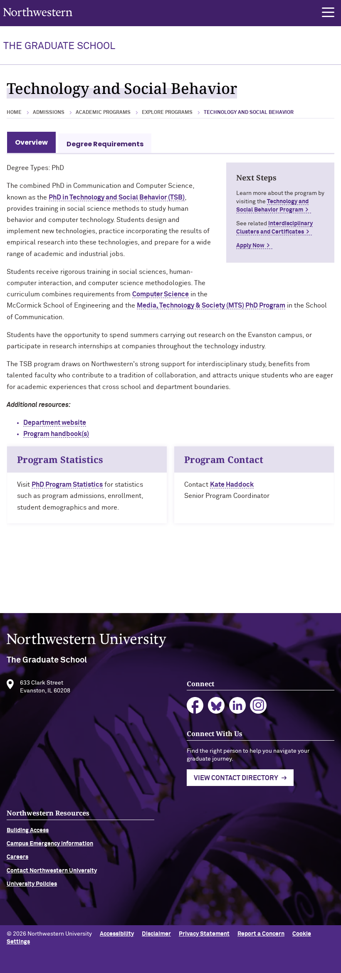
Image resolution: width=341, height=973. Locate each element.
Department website (54, 422)
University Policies (32, 884)
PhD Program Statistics (67, 484)
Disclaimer (156, 934)
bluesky (216, 705)
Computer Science (160, 294)
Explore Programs (167, 112)
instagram (258, 705)
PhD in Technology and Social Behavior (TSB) (117, 197)
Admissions (48, 112)
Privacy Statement (204, 934)
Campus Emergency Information (50, 844)
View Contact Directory (236, 778)
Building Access (28, 830)
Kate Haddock (232, 484)
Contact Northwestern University (52, 871)
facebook (195, 705)
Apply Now (250, 246)
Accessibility (117, 934)
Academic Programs (103, 112)
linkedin (237, 705)
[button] (328, 12)
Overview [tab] (31, 142)
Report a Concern (260, 934)
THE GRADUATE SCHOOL (59, 46)
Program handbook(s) (56, 434)
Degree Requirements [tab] (105, 144)
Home (14, 112)
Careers (17, 857)
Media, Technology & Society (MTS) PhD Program (211, 305)
